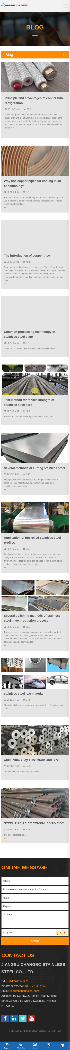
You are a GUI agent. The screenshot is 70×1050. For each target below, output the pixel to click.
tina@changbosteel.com (24, 991)
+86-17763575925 (36, 986)
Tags (59, 1031)
